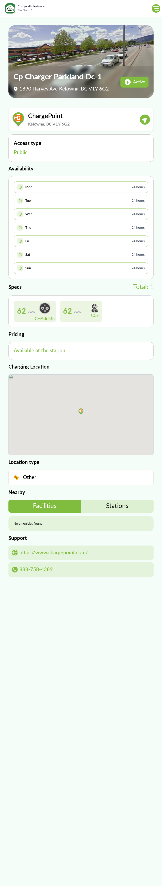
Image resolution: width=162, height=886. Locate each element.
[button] (81, 411)
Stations (117, 506)
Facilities (45, 506)
